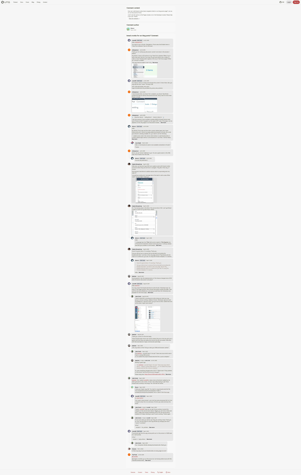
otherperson (138, 42)
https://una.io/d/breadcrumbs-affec (155, 374)
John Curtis (139, 398)
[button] (281, 2)
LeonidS (145, 380)
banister (137, 285)
